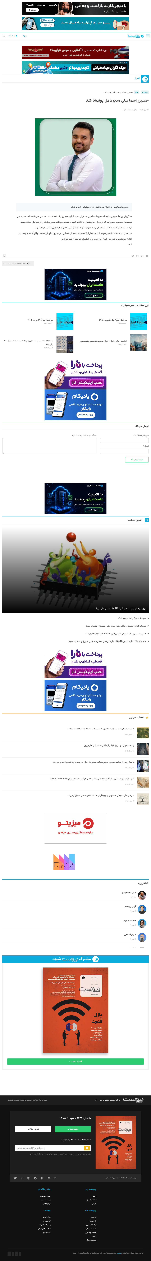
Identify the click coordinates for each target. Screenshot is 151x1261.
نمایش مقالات (33, 1129)
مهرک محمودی (129, 893)
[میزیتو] (75, 828)
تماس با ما (47, 1221)
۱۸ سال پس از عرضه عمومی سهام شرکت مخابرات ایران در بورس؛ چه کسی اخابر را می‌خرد (93, 762)
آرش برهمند (130, 907)
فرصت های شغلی (44, 1228)
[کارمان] (75, 861)
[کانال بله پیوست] (75, 23)
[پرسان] (75, 52)
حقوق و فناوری (90, 1232)
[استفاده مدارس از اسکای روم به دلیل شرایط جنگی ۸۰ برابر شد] (64, 352)
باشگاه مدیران (91, 1224)
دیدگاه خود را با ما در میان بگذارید (84, 435)
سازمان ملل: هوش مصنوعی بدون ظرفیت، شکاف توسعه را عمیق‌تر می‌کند (100, 795)
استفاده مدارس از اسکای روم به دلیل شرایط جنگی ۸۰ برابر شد (28, 342)
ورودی (93, 1217)
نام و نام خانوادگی (142, 435)
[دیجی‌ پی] (75, 8)
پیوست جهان (91, 1240)
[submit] (87, 1148)
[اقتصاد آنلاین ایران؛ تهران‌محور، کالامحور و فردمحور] (138, 350)
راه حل (93, 1236)
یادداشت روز (91, 1199)
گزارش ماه (92, 1221)
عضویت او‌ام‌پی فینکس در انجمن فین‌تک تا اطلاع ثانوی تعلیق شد (116, 634)
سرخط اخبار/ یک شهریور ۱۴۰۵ (113, 320)
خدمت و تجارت (90, 1228)
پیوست (144, 92)
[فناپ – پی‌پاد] (75, 404)
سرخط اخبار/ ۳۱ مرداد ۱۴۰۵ (40, 320)
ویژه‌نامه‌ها (47, 1217)
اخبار (137, 78)
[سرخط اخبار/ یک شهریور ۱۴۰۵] (138, 329)
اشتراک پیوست (75, 1061)
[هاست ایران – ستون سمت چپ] (75, 284)
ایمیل (147, 446)
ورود (24, 35)
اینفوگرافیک (46, 1203)
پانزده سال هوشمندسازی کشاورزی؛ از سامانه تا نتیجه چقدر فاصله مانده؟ (101, 729)
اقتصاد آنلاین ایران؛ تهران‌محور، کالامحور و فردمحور (103, 341)
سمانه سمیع (130, 921)
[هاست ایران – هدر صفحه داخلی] (75, 67)
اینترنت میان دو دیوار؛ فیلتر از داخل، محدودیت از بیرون (109, 745)
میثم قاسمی (130, 935)
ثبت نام (12, 35)
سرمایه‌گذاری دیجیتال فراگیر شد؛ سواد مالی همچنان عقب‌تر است (116, 626)
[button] (148, 35)
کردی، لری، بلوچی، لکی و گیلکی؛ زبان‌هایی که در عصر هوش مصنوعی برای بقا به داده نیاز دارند (92, 779)
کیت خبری (47, 1232)
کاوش (94, 1203)
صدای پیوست (45, 1196)
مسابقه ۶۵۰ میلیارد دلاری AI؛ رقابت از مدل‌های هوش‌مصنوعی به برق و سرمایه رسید (107, 641)
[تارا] (75, 373)
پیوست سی (46, 1199)
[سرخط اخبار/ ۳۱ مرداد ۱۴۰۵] (64, 329)
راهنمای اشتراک (45, 1224)
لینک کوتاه (12, 263)
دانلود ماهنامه (72, 1129)
